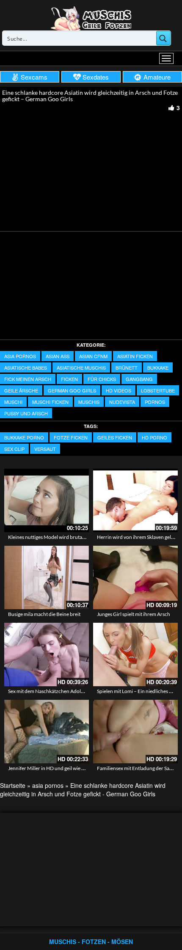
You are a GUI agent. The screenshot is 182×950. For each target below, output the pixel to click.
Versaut (45, 448)
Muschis (88, 401)
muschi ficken (50, 401)
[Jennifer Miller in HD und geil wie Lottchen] (46, 731)
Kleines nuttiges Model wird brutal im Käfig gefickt (63, 537)
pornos (155, 401)
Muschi (13, 401)
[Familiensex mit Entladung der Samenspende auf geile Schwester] (135, 731)
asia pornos (20, 356)
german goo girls (72, 390)
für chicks (102, 379)
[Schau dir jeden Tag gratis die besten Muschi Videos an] (91, 18)
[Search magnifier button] (163, 38)
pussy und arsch (26, 413)
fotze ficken (71, 437)
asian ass (57, 356)
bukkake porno (24, 437)
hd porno (154, 437)
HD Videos (118, 390)
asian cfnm (93, 356)
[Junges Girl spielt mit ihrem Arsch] (135, 577)
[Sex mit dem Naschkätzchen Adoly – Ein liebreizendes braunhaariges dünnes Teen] (46, 654)
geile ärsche (21, 390)
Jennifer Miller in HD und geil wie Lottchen (54, 768)
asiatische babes (25, 367)
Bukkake (157, 367)
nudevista (122, 401)
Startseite (12, 785)
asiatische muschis (81, 367)
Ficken (69, 379)
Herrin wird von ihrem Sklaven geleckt (138, 537)
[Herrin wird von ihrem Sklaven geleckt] (135, 500)
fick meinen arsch (27, 379)
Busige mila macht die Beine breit (44, 614)
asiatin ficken (135, 356)
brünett (127, 367)
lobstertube (158, 390)
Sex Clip (14, 448)
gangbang (139, 379)
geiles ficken (114, 437)
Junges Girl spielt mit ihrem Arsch (133, 614)
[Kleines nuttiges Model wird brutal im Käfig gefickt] (46, 500)
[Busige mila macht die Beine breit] (46, 577)
